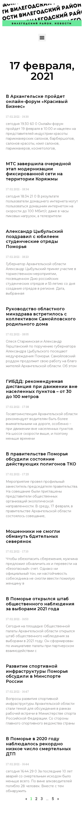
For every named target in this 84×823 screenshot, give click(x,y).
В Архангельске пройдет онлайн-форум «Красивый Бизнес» (37, 101)
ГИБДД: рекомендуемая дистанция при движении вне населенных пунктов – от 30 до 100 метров (41, 389)
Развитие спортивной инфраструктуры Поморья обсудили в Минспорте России (37, 674)
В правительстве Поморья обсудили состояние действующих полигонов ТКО (41, 459)
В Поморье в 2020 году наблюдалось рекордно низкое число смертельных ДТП (38, 746)
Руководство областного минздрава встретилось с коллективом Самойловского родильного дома (41, 316)
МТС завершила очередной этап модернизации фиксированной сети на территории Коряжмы (38, 171)
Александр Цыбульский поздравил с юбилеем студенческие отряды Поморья (34, 239)
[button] (42, 37)
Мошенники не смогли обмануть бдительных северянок (33, 536)
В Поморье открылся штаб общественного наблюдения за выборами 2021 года (40, 603)
